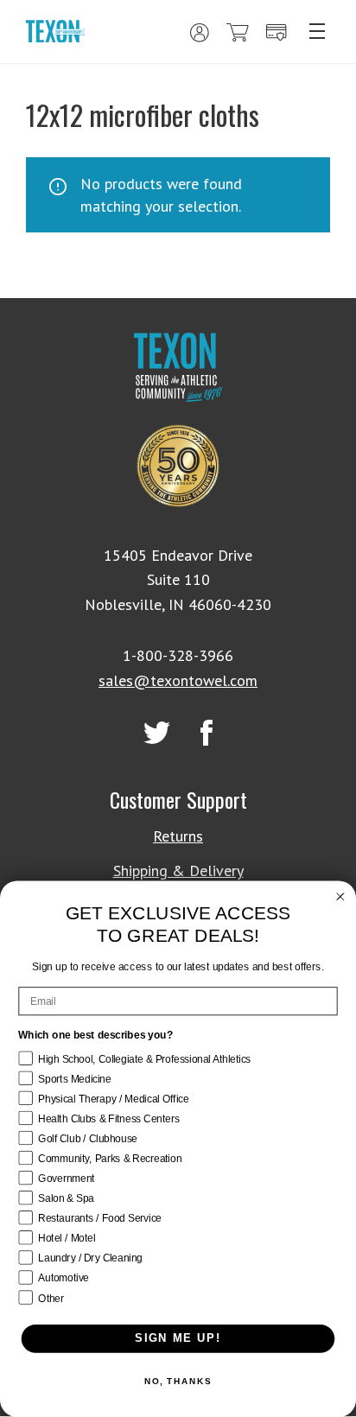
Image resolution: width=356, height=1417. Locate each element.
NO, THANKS (178, 1381)
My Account (199, 33)
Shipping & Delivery (178, 870)
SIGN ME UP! (178, 1338)
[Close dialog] (340, 896)
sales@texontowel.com (178, 680)
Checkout (276, 33)
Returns (178, 836)
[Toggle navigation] (317, 31)
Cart (237, 33)
